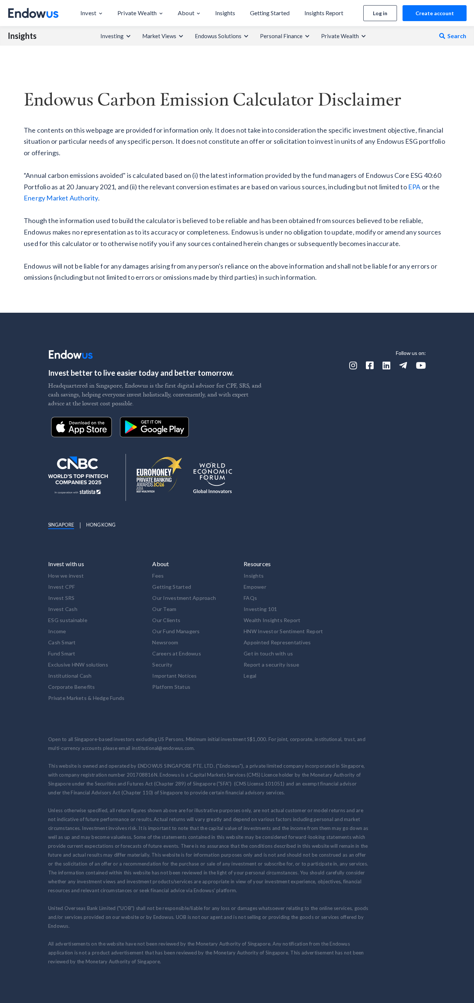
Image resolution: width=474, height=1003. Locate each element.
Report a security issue (271, 664)
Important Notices (174, 675)
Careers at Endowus (176, 653)
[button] (91, 13)
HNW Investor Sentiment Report (283, 631)
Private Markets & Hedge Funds (86, 698)
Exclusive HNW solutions (78, 664)
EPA (414, 187)
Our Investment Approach (184, 598)
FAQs (250, 598)
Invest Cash (62, 609)
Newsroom (165, 642)
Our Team (164, 609)
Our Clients (166, 620)
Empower (255, 587)
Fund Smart (62, 653)
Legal (250, 675)
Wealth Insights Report (272, 620)
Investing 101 (260, 609)
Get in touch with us (268, 653)
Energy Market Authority (61, 198)
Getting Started (171, 587)
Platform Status (171, 687)
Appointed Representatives (277, 642)
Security (162, 664)
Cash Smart (62, 642)
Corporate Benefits (71, 687)
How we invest (66, 575)
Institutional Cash (70, 675)
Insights (22, 35)
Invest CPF (61, 587)
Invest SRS (61, 598)
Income (57, 631)
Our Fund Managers (176, 631)
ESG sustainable (67, 620)
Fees (158, 575)
